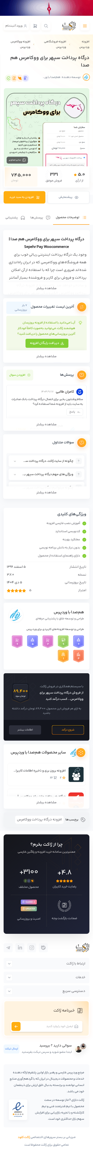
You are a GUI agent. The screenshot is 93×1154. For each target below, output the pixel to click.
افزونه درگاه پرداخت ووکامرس (39, 819)
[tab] (71, 214)
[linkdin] (19, 947)
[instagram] (31, 947)
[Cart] (35, 25)
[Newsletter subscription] (16, 1026)
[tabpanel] (46, 364)
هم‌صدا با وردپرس (69, 612)
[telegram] (43, 947)
